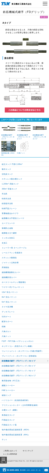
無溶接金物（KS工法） (11, 381)
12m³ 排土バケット (10, 292)
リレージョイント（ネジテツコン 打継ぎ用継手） (22, 351)
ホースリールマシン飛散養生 (14, 282)
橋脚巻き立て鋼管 (9, 233)
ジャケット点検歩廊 (10, 263)
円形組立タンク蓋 (9, 425)
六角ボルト (6, 331)
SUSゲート (6, 317)
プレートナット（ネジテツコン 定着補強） (20, 356)
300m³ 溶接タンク (9, 189)
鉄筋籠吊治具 (7, 203)
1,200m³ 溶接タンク (10, 184)
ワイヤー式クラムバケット (13, 287)
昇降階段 (5, 267)
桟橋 (3, 327)
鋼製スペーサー (8, 385)
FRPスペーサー (8, 390)
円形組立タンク (8, 420)
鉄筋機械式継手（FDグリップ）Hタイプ (18, 371)
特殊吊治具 (6, 199)
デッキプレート (8, 312)
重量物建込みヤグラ (10, 213)
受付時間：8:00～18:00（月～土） (24, 470)
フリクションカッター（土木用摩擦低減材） (20, 405)
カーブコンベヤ (8, 223)
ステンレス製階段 (9, 258)
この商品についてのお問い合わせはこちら (24, 109)
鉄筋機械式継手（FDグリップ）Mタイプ (19, 376)
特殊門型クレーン (9, 208)
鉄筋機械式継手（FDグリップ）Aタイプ (18, 361)
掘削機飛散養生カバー (11, 272)
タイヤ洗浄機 (7, 307)
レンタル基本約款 (10, 454)
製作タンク (6, 169)
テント (4, 440)
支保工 (4, 243)
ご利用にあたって (10, 451)
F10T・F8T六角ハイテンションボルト (18, 341)
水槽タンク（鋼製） (10, 410)
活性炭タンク (7, 174)
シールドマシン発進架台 (12, 253)
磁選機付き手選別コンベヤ (13, 218)
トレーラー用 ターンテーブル (14, 248)
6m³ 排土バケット (9, 302)
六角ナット (6, 336)
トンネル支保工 (8, 238)
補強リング (6, 395)
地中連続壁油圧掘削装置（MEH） (16, 430)
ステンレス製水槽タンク (12, 179)
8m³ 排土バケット (9, 297)
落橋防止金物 (7, 228)
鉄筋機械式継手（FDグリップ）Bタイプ (18, 366)
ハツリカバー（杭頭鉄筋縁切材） (16, 400)
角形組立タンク (8, 415)
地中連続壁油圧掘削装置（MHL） (16, 435)
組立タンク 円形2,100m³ (12, 164)
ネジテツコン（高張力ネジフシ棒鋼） (17, 346)
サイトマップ (28, 451)
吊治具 (4, 194)
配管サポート (7, 322)
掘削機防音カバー (9, 277)
